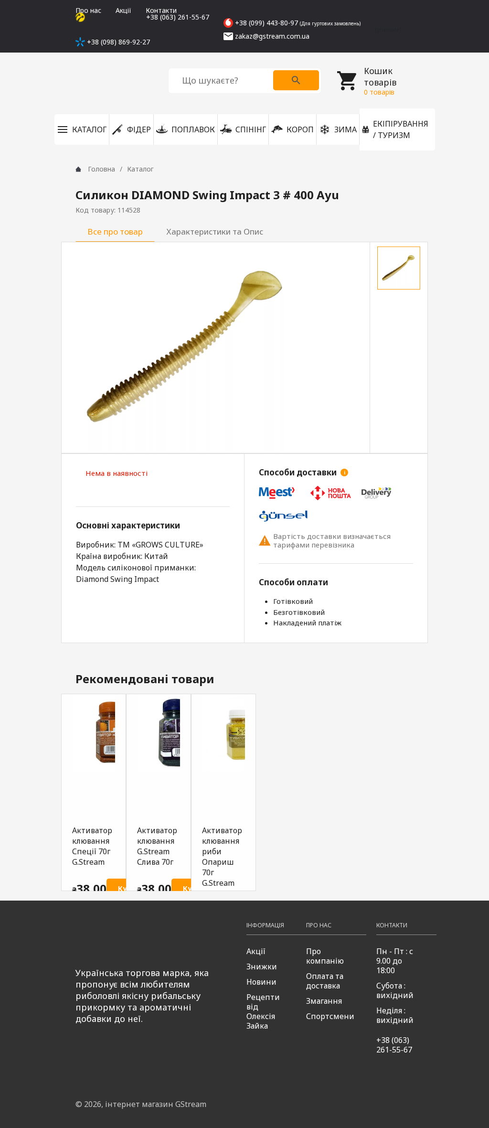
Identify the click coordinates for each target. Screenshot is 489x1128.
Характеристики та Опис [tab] (215, 231)
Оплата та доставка (324, 980)
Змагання (324, 1001)
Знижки (261, 966)
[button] (81, 129)
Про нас (88, 10)
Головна (101, 168)
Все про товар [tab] (115, 231)
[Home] (78, 169)
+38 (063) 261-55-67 (394, 1044)
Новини (261, 982)
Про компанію (325, 956)
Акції (123, 10)
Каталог (140, 168)
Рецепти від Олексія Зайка (263, 1011)
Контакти (161, 10)
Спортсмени (330, 1016)
